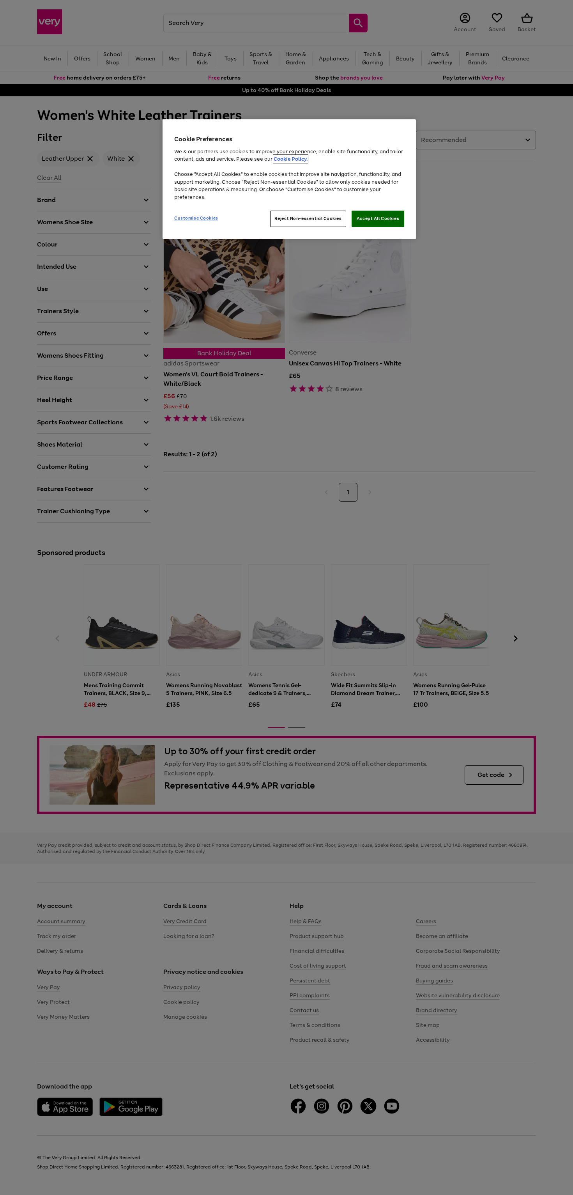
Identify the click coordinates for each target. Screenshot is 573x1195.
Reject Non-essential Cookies (308, 218)
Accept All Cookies (378, 218)
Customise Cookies (196, 218)
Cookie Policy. (291, 159)
